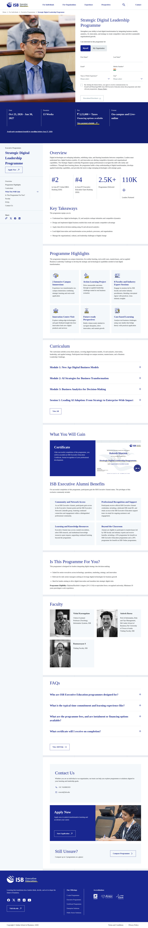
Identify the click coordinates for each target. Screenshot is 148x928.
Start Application (63, 833)
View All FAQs (58, 747)
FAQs (7, 202)
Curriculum (9, 188)
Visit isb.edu (14, 908)
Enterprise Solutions (73, 908)
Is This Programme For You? (15, 195)
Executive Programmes (28, 12)
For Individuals (48, 5)
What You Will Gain (12, 192)
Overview (8, 181)
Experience (89, 5)
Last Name (117, 57)
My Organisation (99, 48)
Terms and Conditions (115, 925)
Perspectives (106, 5)
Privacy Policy (102, 89)
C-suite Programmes (73, 895)
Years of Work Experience (89, 76)
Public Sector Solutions (74, 913)
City (115, 76)
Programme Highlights (13, 185)
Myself (85, 48)
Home (4, 12)
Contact (138, 5)
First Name (84, 57)
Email (83, 66)
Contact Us (9, 205)
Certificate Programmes (74, 904)
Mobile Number (118, 66)
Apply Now (12, 170)
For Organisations (69, 5)
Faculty (7, 199)
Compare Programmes (121, 853)
